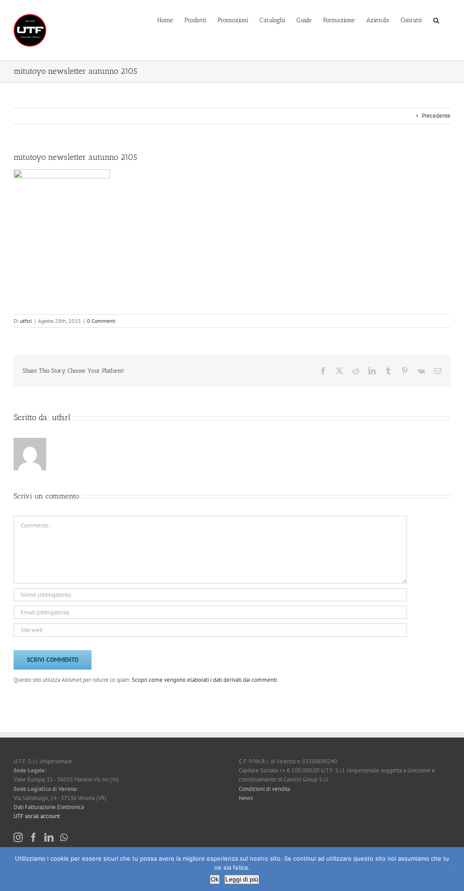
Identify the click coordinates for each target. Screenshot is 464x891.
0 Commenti (101, 320)
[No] (452, 869)
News (246, 798)
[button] (436, 19)
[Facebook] (33, 837)
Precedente (436, 116)
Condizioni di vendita (264, 789)
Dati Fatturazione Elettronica (49, 807)
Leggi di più (241, 879)
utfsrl (26, 320)
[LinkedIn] (48, 837)
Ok (215, 879)
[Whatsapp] (64, 837)
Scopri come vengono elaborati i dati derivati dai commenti (204, 680)
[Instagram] (18, 837)
